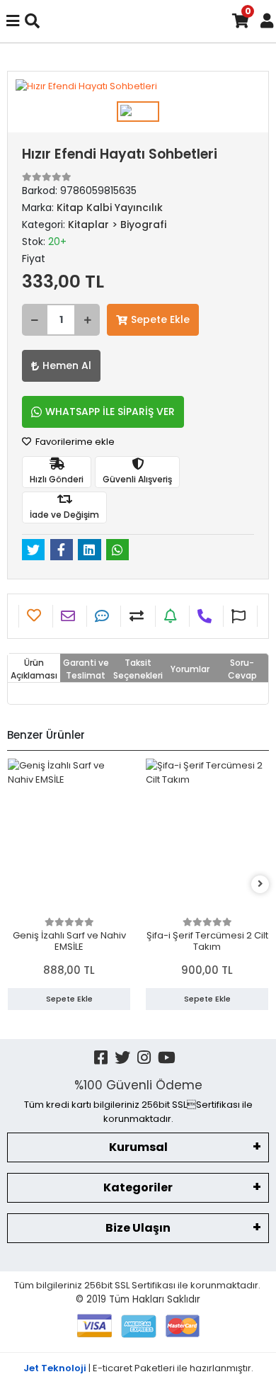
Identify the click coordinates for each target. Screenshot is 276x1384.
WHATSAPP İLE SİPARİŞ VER (110, 411)
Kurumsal (138, 1147)
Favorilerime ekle (74, 441)
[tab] (34, 668)
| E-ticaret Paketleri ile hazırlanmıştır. (138, 1368)
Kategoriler (138, 1187)
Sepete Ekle (160, 319)
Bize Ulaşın (138, 1228)
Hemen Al (66, 365)
